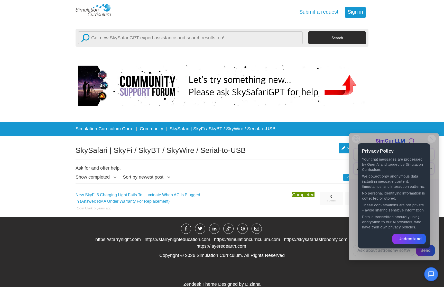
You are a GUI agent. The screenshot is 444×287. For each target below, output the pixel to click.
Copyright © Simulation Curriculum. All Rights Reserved (222, 255)
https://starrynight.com (118, 239)
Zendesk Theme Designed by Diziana (222, 284)
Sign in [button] (355, 12)
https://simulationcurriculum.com (247, 239)
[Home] (96, 9)
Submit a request (318, 12)
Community (151, 128)
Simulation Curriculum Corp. (104, 128)
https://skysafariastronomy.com (315, 239)
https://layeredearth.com (221, 246)
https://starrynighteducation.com (177, 239)
